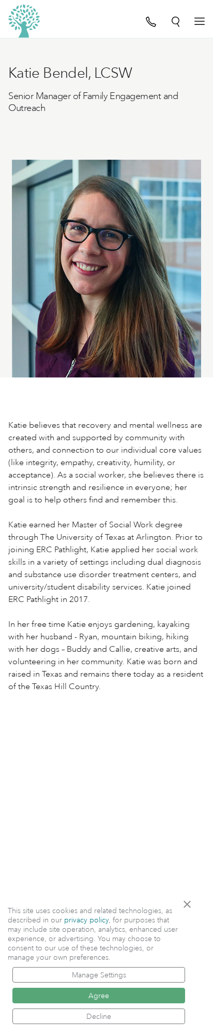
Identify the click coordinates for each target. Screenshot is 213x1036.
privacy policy (86, 920)
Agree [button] (98, 995)
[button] (190, 904)
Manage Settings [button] (99, 974)
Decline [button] (98, 1016)
